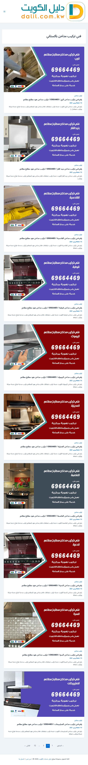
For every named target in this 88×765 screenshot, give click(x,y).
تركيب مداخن (78, 95)
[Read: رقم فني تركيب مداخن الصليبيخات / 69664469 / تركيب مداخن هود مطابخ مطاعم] (44, 694)
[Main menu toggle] (4, 11)
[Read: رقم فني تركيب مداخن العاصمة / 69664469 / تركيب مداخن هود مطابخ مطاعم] (44, 485)
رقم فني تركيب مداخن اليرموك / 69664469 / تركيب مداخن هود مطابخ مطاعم (51, 377)
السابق (60, 745)
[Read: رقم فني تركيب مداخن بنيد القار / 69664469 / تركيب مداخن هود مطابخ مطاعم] (44, 138)
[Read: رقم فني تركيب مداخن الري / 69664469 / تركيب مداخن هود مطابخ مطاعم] (44, 69)
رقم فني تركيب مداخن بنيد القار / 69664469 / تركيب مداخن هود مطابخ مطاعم (51, 169)
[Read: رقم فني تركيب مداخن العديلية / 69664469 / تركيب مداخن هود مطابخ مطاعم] (44, 416)
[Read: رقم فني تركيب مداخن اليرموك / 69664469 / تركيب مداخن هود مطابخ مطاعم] (44, 347)
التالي (27, 745)
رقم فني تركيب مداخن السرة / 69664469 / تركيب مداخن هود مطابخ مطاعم (52, 655)
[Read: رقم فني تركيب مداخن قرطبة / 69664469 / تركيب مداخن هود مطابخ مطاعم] (44, 277)
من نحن (28, 759)
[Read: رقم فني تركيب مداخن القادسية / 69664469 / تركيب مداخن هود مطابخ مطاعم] (44, 208)
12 (35, 745)
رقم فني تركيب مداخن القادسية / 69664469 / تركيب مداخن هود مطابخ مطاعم (51, 238)
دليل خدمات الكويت (45, 759)
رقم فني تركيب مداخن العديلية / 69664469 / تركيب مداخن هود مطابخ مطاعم (51, 447)
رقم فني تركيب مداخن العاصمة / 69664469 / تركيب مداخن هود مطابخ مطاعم (51, 516)
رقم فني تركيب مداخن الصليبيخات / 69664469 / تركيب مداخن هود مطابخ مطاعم (49, 724)
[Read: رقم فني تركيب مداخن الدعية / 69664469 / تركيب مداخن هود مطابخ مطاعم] (44, 555)
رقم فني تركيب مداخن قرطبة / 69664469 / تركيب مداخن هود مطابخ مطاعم (52, 308)
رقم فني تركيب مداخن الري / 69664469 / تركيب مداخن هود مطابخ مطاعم (52, 99)
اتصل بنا (21, 759)
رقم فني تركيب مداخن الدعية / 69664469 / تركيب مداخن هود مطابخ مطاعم (52, 585)
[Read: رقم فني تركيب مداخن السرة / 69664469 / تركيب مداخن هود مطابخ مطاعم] (44, 624)
